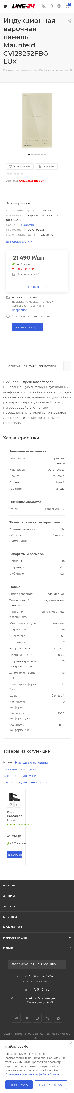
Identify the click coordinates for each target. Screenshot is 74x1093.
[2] (11, 173)
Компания (12, 927)
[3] (14, 173)
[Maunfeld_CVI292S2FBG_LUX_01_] (37, 120)
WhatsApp (58, 1018)
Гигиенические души (19, 769)
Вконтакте (16, 1018)
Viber (47, 1018)
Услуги (9, 906)
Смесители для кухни (19, 776)
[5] (21, 173)
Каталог (10, 885)
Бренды (10, 916)
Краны (8, 762)
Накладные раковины (31, 762)
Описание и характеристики (32, 366)
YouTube (37, 1018)
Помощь (11, 948)
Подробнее (19, 310)
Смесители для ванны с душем (27, 782)
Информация (15, 937)
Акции (9, 896)
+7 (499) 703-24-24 (38, 976)
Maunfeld (27, 224)
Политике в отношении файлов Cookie (32, 1074)
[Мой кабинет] (59, 6)
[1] (7, 173)
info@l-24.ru (40, 989)
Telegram (26, 1018)
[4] (18, 173)
